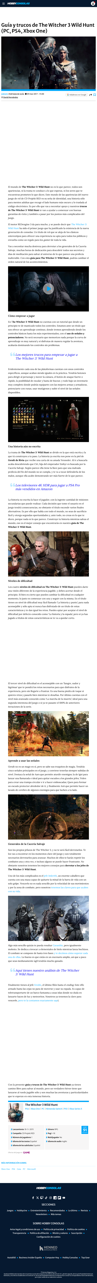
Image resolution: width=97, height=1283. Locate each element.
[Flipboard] (59, 1197)
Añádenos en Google (77, 95)
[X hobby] (37, 1197)
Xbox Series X (75, 1109)
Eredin (37, 984)
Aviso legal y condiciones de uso (25, 1229)
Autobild (11, 1257)
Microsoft (31, 1169)
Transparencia (20, 1233)
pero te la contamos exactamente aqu (38, 1000)
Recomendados (57, 1210)
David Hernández (10, 97)
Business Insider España (30, 1257)
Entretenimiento (39, 1210)
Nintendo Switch (54, 1109)
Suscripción (76, 1233)
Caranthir (58, 945)
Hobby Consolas (70, 1257)
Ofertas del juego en (15, 1153)
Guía (19, 1169)
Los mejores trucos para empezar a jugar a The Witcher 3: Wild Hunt (46, 356)
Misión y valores (60, 1233)
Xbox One (35, 1109)
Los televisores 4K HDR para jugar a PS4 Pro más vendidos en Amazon (47, 487)
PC (43, 1109)
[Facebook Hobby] (33, 1197)
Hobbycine (22, 1210)
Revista (84, 1210)
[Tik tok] (46, 1197)
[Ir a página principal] (18, 3)
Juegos (4, 94)
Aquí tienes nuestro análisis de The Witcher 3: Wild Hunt (47, 972)
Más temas (56, 1214)
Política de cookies (76, 1229)
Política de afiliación (39, 1233)
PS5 (66, 1109)
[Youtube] (63, 1197)
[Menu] (3, 3)
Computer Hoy (52, 1257)
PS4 (27, 1109)
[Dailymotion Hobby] (55, 1197)
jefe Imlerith (50, 875)
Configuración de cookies (48, 1237)
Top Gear (85, 1257)
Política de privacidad (54, 1229)
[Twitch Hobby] (41, 1197)
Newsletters (41, 1214)
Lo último (72, 1210)
